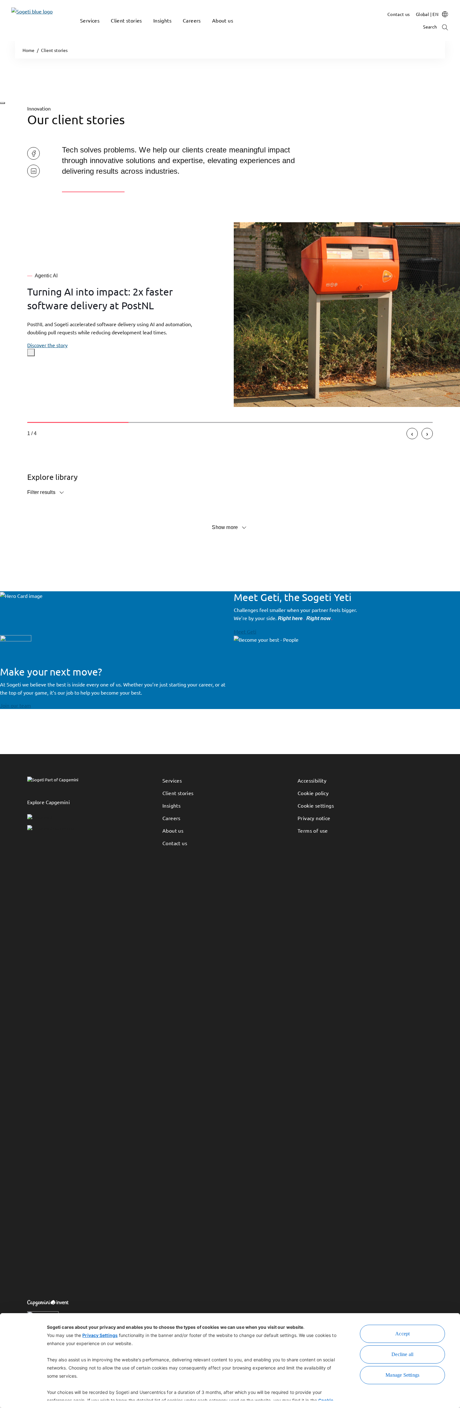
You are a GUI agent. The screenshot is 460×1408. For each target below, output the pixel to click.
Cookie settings (316, 805)
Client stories (178, 793)
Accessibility (312, 780)
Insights (171, 805)
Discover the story (47, 345)
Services (172, 780)
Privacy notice (314, 818)
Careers (171, 818)
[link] (22, 20)
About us (172, 830)
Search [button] (430, 26)
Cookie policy (313, 793)
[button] (83, 30)
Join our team (15, 705)
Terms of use (313, 830)
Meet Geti (245, 631)
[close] (31, 352)
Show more (225, 527)
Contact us (174, 843)
